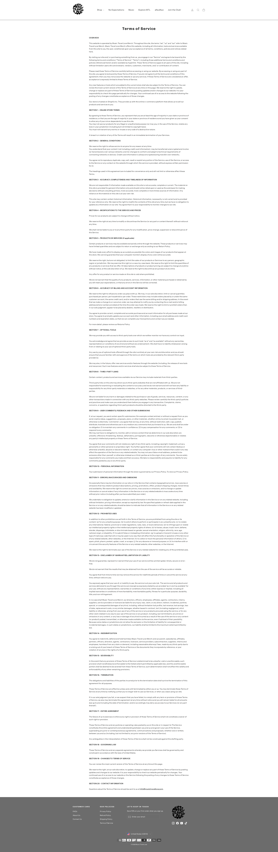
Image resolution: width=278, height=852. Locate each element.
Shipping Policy (106, 819)
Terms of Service (106, 823)
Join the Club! (174, 10)
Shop (100, 10)
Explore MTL (144, 10)
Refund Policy (105, 815)
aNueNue (159, 10)
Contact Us (77, 819)
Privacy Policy (105, 811)
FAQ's (75, 811)
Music (131, 10)
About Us (76, 815)
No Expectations (116, 10)
